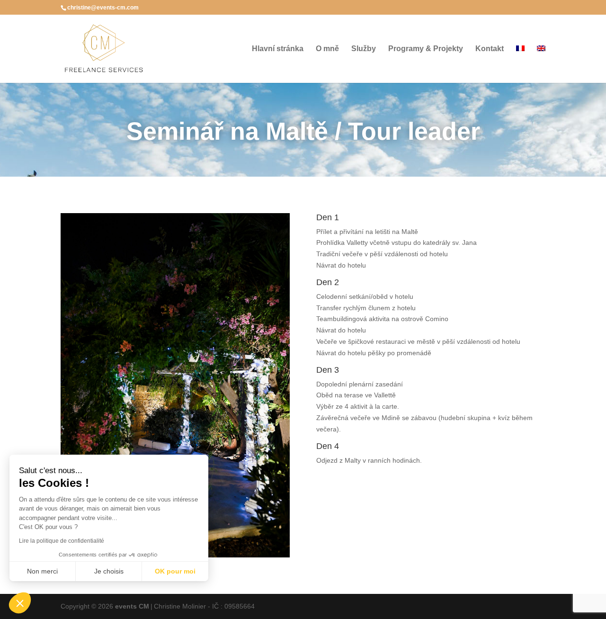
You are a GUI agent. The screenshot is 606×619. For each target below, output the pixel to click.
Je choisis (109, 571)
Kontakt (489, 49)
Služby (363, 49)
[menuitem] (520, 64)
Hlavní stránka (277, 49)
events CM (132, 606)
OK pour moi (175, 571)
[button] (20, 603)
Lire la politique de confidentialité (61, 541)
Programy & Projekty (425, 49)
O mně (327, 49)
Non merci (42, 571)
